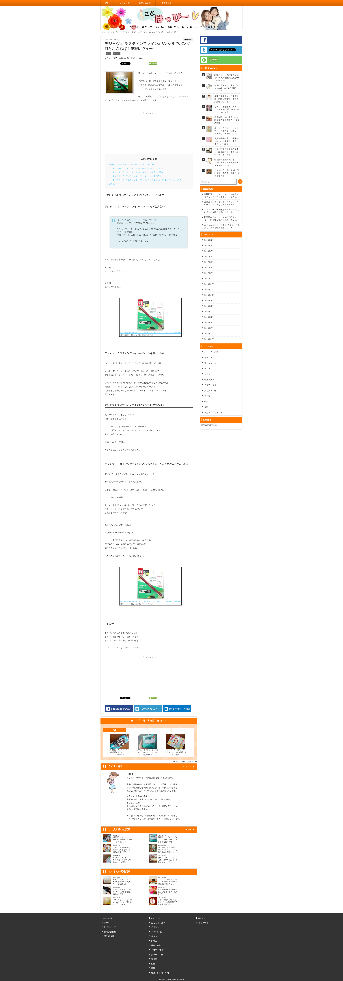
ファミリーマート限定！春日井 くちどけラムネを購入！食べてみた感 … (221, 210)
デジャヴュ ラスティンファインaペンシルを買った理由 (138, 172)
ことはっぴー (105, 32)
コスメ (108, 53)
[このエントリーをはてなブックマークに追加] (177, 708)
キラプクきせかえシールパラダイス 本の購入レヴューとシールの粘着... (226, 109)
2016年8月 (209, 306)
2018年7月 (209, 251)
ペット (207, 368)
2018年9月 (209, 240)
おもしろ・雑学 (211, 352)
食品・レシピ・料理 (213, 412)
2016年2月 (209, 328)
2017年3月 (209, 267)
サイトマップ (124, 3)
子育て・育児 (210, 385)
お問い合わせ (145, 3)
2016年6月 (209, 317)
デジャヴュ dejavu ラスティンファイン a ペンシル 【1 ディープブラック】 (150, 333)
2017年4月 (209, 262)
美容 (115, 58)
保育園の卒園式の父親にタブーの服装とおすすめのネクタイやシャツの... (226, 162)
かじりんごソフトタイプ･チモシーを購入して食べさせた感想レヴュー (222, 226)
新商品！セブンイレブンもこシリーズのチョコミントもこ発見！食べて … (221, 203)
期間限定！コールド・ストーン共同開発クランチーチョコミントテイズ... (119, 752)
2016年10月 (209, 295)
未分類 (207, 396)
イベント (208, 357)
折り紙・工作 (210, 390)
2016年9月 (209, 300)
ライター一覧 (189, 766)
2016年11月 (209, 289)
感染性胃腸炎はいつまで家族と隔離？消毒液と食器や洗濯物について (226, 99)
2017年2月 (209, 273)
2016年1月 (209, 333)
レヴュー (116, 32)
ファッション (210, 363)
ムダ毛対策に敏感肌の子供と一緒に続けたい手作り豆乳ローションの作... (226, 152)
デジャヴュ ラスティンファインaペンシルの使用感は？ (138, 176)
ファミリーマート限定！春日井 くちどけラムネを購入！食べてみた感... (176, 752)
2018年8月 (209, 245)
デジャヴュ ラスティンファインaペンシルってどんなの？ (139, 168)
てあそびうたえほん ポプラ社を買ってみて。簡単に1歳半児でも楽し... (227, 173)
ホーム (106, 3)
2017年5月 (209, 256)
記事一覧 (191, 829)
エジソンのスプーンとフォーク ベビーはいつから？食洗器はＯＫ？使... (226, 131)
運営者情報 (166, 3)
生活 (206, 401)
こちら (214, 425)
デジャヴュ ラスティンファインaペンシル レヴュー (130, 164)
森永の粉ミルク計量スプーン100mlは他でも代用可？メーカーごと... (227, 88)
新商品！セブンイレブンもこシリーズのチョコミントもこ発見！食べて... (147, 752)
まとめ (111, 184)
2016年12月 (209, 284)
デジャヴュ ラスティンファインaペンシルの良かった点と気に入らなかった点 (147, 180)
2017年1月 (209, 278)
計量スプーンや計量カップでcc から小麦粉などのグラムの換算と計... (226, 78)
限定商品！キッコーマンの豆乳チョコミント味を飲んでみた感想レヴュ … (221, 218)
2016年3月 (209, 322)
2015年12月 (209, 339)
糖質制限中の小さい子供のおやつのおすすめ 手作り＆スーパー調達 (226, 141)
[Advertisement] (149, 132)
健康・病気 (209, 379)
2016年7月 (209, 311)
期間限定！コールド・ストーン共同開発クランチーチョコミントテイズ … (221, 195)
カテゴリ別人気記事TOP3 (185, 761)
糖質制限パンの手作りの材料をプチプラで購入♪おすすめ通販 (227, 120)
